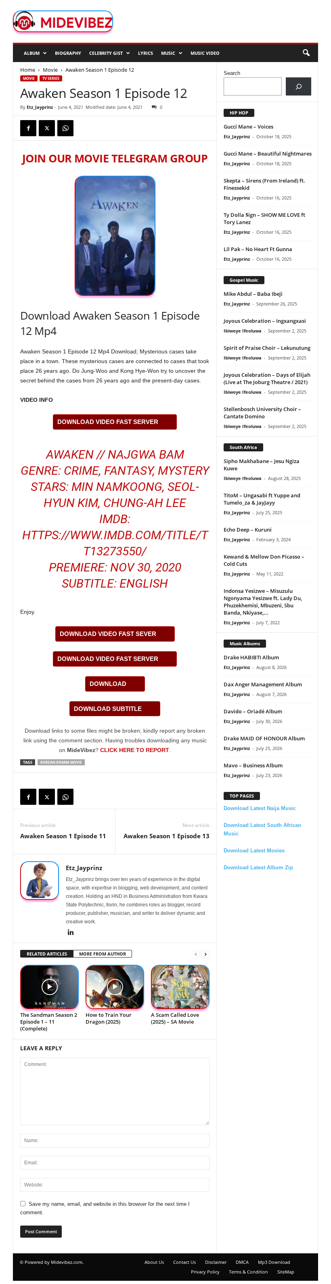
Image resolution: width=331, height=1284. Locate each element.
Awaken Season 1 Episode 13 (166, 836)
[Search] (298, 86)
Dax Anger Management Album (263, 684)
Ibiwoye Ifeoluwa (243, 331)
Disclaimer (215, 1262)
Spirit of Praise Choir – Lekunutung (267, 347)
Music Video (205, 53)
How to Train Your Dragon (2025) (109, 1018)
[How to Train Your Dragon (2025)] (115, 987)
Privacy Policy (205, 1272)
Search (232, 73)
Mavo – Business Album (253, 765)
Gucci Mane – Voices (248, 126)
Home (27, 69)
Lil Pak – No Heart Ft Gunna (258, 249)
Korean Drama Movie (61, 762)
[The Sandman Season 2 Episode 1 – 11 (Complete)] (49, 987)
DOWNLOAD (108, 683)
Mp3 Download (274, 1262)
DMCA (242, 1262)
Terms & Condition (248, 1272)
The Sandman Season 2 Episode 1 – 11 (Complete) (48, 1021)
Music (168, 53)
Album (32, 53)
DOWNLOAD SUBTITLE (108, 708)
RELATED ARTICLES (47, 954)
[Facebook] (28, 128)
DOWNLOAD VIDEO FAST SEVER (108, 633)
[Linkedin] (70, 933)
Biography (68, 53)
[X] (47, 128)
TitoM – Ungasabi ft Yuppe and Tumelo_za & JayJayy (262, 499)
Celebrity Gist (106, 53)
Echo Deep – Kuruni (248, 529)
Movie (50, 69)
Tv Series (50, 78)
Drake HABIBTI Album (251, 657)
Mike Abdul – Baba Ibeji (253, 293)
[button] (306, 53)
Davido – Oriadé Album (253, 711)
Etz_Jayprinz (40, 107)
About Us (154, 1262)
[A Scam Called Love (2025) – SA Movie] (180, 987)
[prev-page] (196, 954)
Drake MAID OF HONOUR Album (264, 738)
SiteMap (285, 1272)
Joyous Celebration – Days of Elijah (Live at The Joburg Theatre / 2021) (267, 378)
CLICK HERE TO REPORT (134, 750)
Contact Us (184, 1262)
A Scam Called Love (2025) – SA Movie (175, 1018)
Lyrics (145, 53)
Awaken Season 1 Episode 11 (63, 836)
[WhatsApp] (65, 128)
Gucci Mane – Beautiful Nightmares (268, 153)
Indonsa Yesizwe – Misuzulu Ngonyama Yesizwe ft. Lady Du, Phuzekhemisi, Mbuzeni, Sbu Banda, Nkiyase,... (263, 601)
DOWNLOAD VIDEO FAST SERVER (107, 421)
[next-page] (205, 954)
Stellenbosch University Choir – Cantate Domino (262, 412)
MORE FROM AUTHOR (102, 954)
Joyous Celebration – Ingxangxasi (265, 320)
